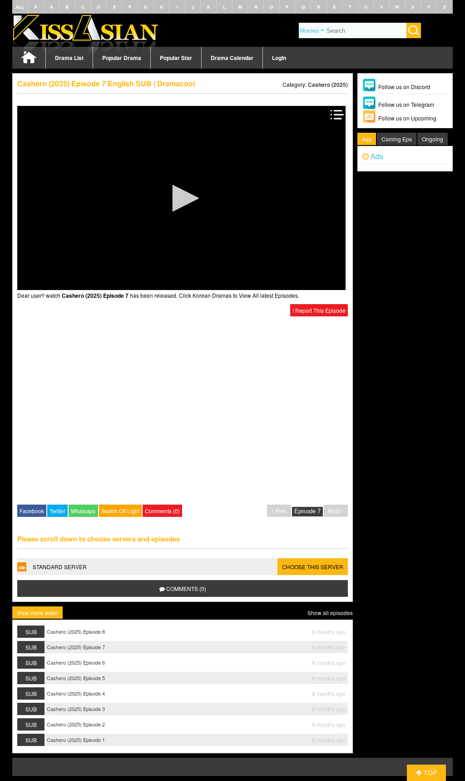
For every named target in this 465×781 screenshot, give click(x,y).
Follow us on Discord (404, 86)
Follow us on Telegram (406, 104)
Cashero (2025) (328, 84)
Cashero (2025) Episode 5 (76, 677)
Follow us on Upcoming (407, 118)
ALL (19, 7)
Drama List (69, 58)
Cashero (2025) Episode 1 (76, 739)
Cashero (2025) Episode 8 (76, 631)
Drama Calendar (232, 58)
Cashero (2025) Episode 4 (76, 693)
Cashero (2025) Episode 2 (76, 724)
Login (279, 58)
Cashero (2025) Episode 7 (76, 647)
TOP (429, 772)
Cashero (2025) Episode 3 (76, 708)
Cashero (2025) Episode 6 (76, 662)
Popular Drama (121, 58)
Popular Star (176, 58)
